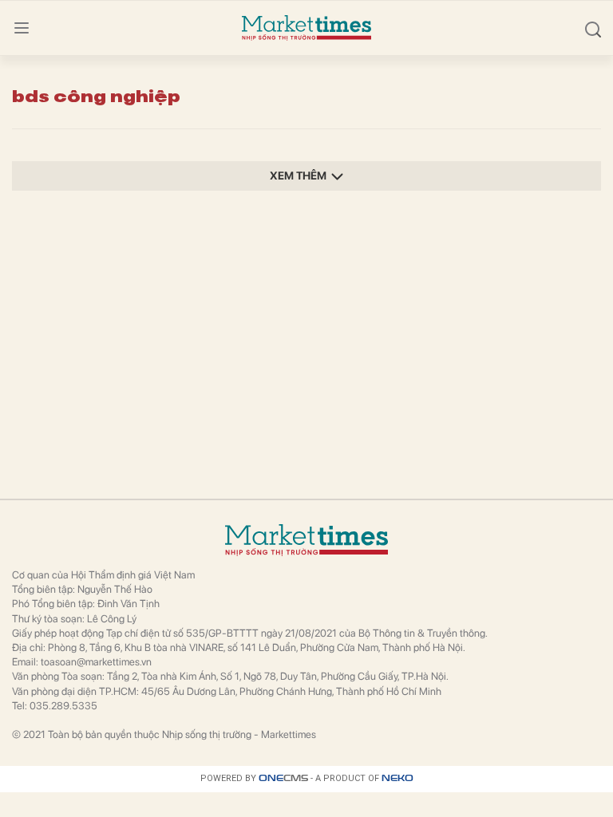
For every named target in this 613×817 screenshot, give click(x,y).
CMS (283, 778)
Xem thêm (298, 175)
